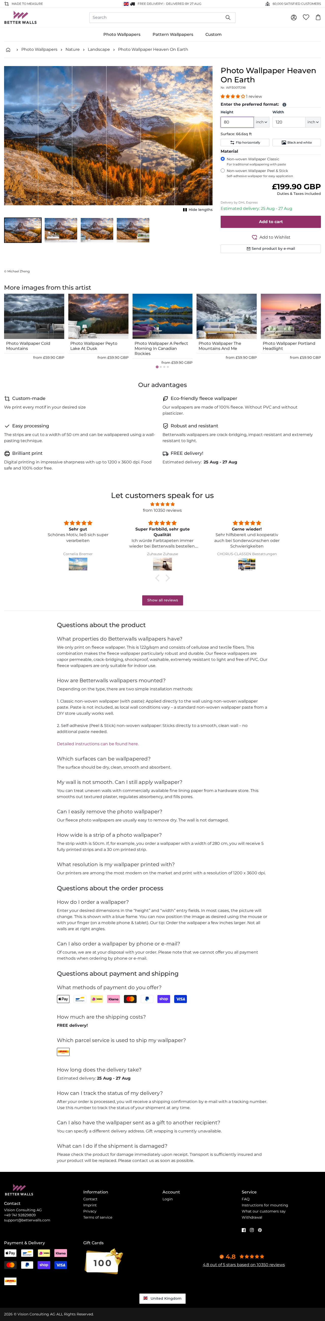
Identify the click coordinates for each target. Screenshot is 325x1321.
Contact (90, 1199)
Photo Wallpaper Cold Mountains (28, 346)
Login (167, 1199)
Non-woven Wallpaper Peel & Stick (260, 173)
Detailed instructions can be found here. (98, 743)
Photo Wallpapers (121, 34)
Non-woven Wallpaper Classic (256, 161)
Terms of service (97, 1217)
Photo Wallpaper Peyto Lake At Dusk (93, 346)
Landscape (99, 49)
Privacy (89, 1211)
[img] (162, 504)
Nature (73, 49)
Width (278, 112)
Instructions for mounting (265, 1205)
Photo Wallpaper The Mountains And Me (220, 346)
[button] (23, 230)
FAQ (246, 1199)
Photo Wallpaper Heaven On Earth (153, 49)
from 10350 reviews (162, 510)
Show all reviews (162, 600)
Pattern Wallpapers (173, 34)
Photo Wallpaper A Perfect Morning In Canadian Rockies (161, 348)
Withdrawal (252, 1217)
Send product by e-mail (273, 248)
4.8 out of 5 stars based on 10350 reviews (244, 1264)
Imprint (90, 1205)
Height (227, 112)
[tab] (157, 367)
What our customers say (264, 1211)
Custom (213, 34)
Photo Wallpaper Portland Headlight (289, 346)
